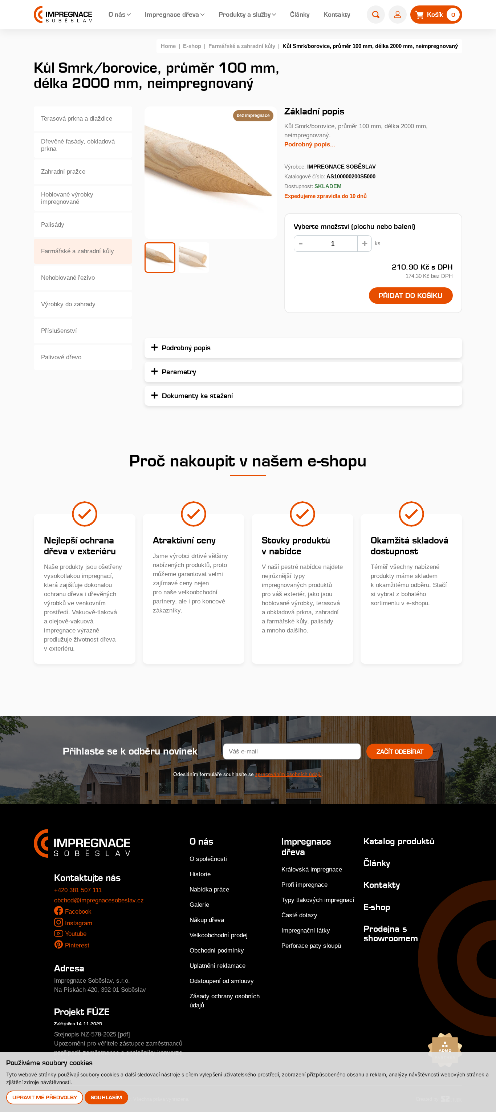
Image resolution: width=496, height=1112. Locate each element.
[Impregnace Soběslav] (63, 14)
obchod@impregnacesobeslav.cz (99, 900)
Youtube (75, 933)
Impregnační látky (305, 930)
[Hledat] (376, 14)
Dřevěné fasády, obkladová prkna (78, 145)
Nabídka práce (209, 889)
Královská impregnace (311, 869)
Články (299, 14)
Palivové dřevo (61, 357)
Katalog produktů (399, 841)
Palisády (52, 224)
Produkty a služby (245, 14)
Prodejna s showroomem (390, 933)
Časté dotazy (299, 915)
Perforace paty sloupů (311, 945)
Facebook (78, 911)
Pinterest (77, 945)
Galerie (199, 904)
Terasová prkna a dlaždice (76, 118)
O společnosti (208, 859)
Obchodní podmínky (217, 950)
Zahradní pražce (63, 171)
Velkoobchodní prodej (219, 935)
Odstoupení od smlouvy (222, 981)
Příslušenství (59, 330)
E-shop (192, 46)
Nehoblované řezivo (68, 277)
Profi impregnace (304, 884)
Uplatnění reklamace (217, 965)
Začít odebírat (400, 751)
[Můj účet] (398, 14)
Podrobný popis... (310, 144)
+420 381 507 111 (78, 890)
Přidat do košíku (411, 295)
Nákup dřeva (207, 920)
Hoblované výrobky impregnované (67, 198)
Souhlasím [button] (106, 1097)
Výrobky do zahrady (68, 304)
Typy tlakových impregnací (317, 900)
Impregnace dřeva (172, 14)
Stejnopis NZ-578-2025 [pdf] (92, 1034)
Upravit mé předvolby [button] (44, 1097)
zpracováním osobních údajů (288, 774)
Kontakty (337, 14)
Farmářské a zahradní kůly (241, 46)
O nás (117, 14)
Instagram (78, 923)
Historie (200, 874)
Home (168, 46)
